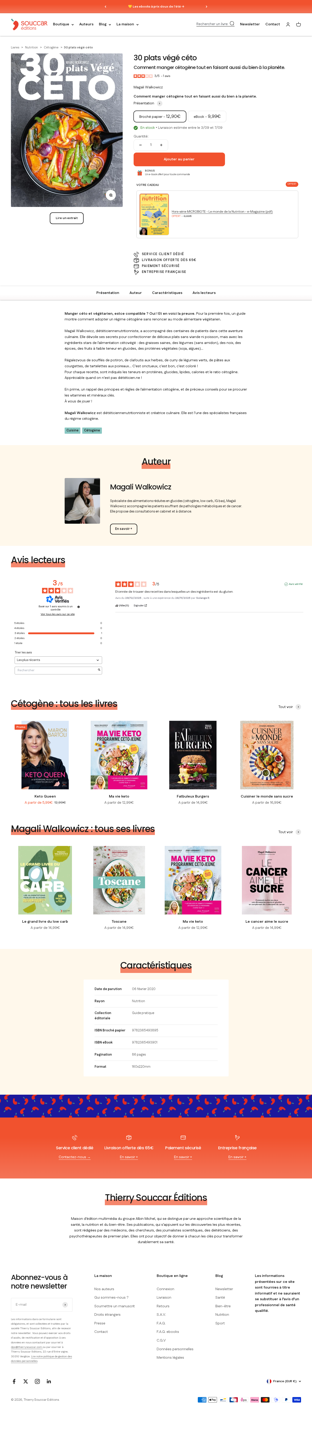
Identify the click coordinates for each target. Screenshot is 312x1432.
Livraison (164, 1297)
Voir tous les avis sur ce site (58, 614)
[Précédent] (105, 6)
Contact (272, 24)
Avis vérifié (296, 584)
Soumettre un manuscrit (114, 1306)
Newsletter (250, 24)
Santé (220, 1297)
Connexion (165, 1289)
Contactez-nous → (75, 1157)
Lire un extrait (67, 218)
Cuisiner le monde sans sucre (267, 796)
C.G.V (161, 1340)
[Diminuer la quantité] (140, 145)
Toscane (119, 921)
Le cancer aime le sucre (267, 921)
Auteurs (86, 24)
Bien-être (223, 1306)
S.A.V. (161, 1314)
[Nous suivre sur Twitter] (26, 1381)
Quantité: (141, 136)
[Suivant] (206, 6)
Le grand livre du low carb (45, 921)
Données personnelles (175, 1349)
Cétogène (51, 47)
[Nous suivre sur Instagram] (37, 1381)
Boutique (61, 24)
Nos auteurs (104, 1289)
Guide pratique (143, 1013)
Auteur (136, 293)
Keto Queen (45, 796)
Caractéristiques (167, 293)
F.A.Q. (161, 1323)
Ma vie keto (119, 796)
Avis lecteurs (204, 293)
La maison (125, 24)
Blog (102, 24)
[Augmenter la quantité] (161, 145)
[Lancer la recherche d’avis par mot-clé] (99, 670)
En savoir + (123, 529)
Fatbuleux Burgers (193, 796)
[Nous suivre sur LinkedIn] (49, 1381)
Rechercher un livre (212, 24)
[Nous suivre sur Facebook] (14, 1381)
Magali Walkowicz (148, 87)
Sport (220, 1323)
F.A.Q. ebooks (168, 1331)
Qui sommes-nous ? (111, 1297)
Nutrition (32, 47)
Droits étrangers (107, 1314)
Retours (163, 1306)
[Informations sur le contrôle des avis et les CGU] (78, 607)
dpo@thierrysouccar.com (27, 1347)
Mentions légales (170, 1357)
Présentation (107, 293)
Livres (15, 47)
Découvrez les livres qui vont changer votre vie (156, 6)
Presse (99, 1323)
